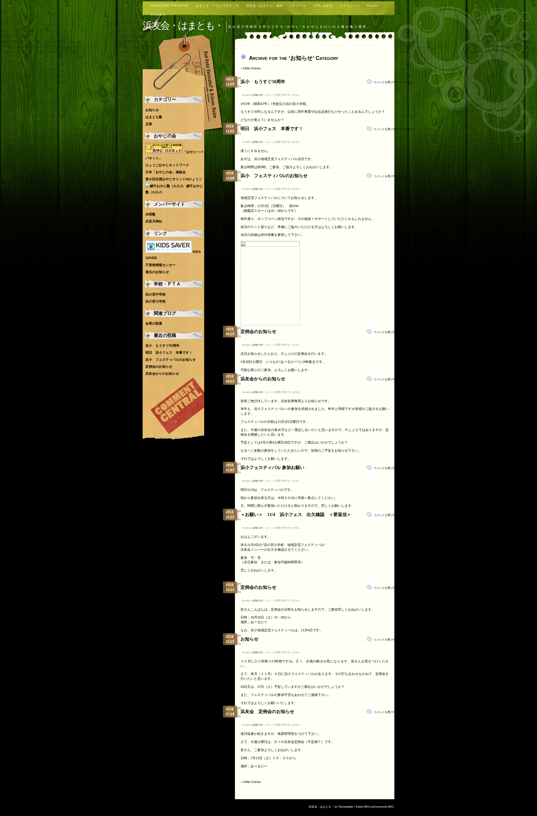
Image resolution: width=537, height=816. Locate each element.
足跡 (148, 124)
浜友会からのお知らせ (263, 378)
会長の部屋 (153, 323)
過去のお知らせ (157, 272)
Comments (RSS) (384, 806)
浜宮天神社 (153, 221)
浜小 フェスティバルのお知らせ (274, 175)
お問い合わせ (323, 6)
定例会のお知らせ (258, 331)
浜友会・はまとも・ (183, 25)
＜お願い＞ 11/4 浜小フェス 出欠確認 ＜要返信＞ (296, 514)
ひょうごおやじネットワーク (167, 165)
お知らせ (257, 95)
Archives (373, 6)
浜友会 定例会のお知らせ (267, 711)
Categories (157, 14)
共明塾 (150, 214)
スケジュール (350, 6)
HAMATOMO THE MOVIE (169, 6)
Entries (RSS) (363, 806)
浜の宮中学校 (155, 294)
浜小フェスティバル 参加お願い (272, 467)
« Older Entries (251, 68)
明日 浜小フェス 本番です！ (272, 128)
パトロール (297, 6)
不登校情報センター (160, 265)
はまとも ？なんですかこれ (217, 6)
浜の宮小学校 (155, 301)
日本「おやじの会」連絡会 (165, 172)
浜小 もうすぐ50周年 (263, 81)
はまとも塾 (153, 117)
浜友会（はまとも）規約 (264, 6)
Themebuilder (345, 806)
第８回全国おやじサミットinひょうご (173, 179)
